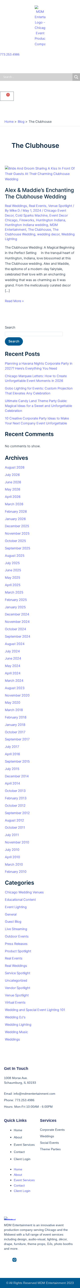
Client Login (22, 1159)
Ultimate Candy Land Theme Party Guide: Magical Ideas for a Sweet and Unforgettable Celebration (38, 406)
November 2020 (17, 695)
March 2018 (14, 710)
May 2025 (12, 578)
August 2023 (14, 688)
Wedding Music (16, 1032)
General (10, 914)
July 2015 (12, 769)
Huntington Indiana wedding (26, 225)
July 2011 (12, 835)
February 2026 (16, 512)
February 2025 (16, 600)
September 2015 (17, 761)
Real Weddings (16, 206)
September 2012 (17, 813)
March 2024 (14, 681)
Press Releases (16, 944)
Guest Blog (13, 922)
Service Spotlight (17, 973)
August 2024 (14, 644)
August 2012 (14, 820)
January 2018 (15, 725)
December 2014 (17, 776)
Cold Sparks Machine (31, 215)
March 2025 (14, 592)
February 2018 (15, 717)
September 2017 (17, 739)
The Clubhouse (39, 230)
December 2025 (17, 526)
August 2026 (14, 467)
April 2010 (12, 857)
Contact (19, 1152)
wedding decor (48, 234)
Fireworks (26, 220)
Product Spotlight (18, 951)
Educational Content (20, 900)
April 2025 (12, 585)
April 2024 (12, 673)
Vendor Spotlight (17, 988)
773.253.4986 (10, 54)
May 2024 (12, 666)
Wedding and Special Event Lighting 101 (35, 1010)
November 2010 (17, 842)
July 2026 (12, 475)
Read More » (14, 300)
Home (18, 1130)
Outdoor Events (17, 936)
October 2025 (15, 541)
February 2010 (15, 872)
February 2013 (15, 798)
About (18, 1137)
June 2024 (13, 658)
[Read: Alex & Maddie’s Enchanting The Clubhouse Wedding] (40, 174)
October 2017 (15, 732)
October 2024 (15, 629)
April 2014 (12, 783)
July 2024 (12, 651)
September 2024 (17, 636)
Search (10, 327)
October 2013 (15, 791)
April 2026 (12, 497)
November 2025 (17, 533)
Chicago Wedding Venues (24, 892)
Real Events (37, 206)
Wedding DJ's (15, 1017)
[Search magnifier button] (76, 77)
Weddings (12, 1039)
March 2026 (14, 504)
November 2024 (17, 622)
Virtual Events (15, 1002)
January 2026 (15, 519)
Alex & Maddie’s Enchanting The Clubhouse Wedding (39, 193)
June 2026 (13, 482)
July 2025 (12, 563)
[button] (40, 109)
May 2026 (12, 489)
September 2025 (17, 548)
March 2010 (14, 864)
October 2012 (15, 806)
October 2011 (15, 828)
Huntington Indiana (50, 220)
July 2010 (12, 850)
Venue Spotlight (60, 206)
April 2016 (12, 754)
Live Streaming (16, 929)
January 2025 (15, 607)
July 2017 (12, 747)
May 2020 (12, 703)
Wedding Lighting (18, 1025)
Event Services (24, 1144)
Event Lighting (16, 907)
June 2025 (13, 570)
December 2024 (17, 614)
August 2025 (14, 556)
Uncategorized (16, 980)
